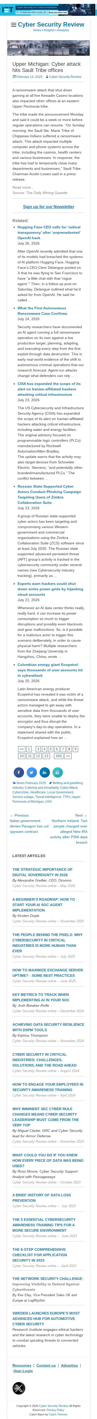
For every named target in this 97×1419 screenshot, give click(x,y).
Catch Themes (58, 1414)
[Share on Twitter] (32, 776)
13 (46, 756)
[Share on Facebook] (19, 776)
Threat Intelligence (48, 797)
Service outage (23, 797)
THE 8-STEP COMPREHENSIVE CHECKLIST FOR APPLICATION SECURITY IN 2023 (39, 1254)
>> (68, 756)
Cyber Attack (69, 787)
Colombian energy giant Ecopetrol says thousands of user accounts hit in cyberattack (50, 670)
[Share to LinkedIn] (45, 776)
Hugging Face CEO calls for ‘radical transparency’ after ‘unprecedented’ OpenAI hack (49, 232)
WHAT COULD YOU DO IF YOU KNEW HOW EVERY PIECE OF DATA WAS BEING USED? (48, 1160)
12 (38, 756)
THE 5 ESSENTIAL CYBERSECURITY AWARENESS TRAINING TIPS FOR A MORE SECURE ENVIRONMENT (44, 1225)
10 (22, 756)
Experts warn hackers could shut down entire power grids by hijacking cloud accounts (50, 589)
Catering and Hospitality (41, 787)
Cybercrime (20, 792)
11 (30, 756)
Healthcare (38, 792)
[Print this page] (58, 776)
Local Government (60, 792)
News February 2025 (31, 783)
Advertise (69, 1365)
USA (48, 801)
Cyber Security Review (51, 24)
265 (59, 756)
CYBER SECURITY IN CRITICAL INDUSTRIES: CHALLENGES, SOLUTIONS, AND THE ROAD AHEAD (44, 1059)
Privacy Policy (55, 1410)
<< (22, 749)
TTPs (66, 797)
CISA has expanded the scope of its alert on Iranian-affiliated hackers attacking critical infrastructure (49, 389)
